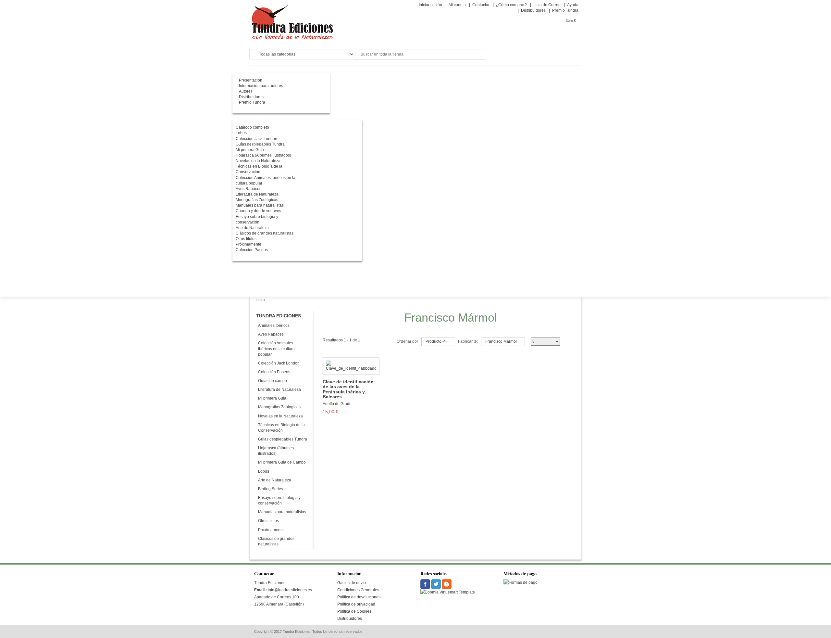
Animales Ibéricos (274, 325)
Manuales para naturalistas (282, 512)
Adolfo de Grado (337, 404)
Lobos (263, 471)
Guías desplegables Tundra (282, 439)
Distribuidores (533, 10)
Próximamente (271, 530)
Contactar (481, 5)
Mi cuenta (457, 5)
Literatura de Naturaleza (279, 389)
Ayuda (572, 5)
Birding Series (270, 489)
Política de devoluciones (358, 597)
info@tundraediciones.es (290, 590)
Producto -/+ (436, 341)
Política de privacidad (356, 604)
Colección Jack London (279, 363)
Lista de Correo (547, 5)
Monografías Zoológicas (279, 407)
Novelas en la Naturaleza (280, 416)
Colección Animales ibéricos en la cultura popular (276, 348)
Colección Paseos (274, 372)
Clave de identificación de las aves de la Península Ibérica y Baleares (348, 389)
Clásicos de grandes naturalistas (276, 541)
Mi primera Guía (272, 398)
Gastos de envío (351, 583)
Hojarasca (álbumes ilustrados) (276, 451)
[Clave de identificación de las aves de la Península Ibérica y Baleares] (351, 366)
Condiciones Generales (358, 590)
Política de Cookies (354, 611)
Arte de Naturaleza (274, 480)
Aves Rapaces (271, 334)
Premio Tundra (565, 10)
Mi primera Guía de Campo (282, 462)
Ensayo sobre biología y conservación (279, 500)
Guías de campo (272, 380)
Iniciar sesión (430, 5)
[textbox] (420, 54)
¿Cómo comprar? (511, 5)
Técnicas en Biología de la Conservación (281, 428)
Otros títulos (268, 520)
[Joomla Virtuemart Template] (425, 584)
